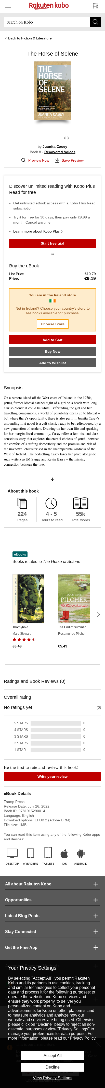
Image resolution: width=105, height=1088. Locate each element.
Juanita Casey (55, 146)
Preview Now (38, 160)
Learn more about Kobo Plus (36, 231)
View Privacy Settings (52, 1078)
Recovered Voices (59, 152)
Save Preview (73, 160)
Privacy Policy (82, 1038)
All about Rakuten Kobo (28, 884)
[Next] (98, 614)
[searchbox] (52, 22)
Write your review (52, 777)
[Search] (95, 22)
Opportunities (18, 900)
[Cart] (94, 5)
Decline (53, 1067)
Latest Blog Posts (22, 916)
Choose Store (52, 324)
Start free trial (52, 243)
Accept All (53, 1055)
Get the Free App (21, 947)
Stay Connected (20, 931)
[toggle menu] (8, 5)
